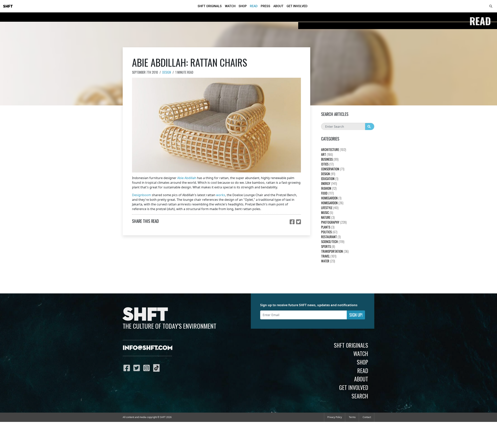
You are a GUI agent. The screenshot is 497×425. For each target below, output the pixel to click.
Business (329, 159)
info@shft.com (148, 348)
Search (360, 396)
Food (327, 193)
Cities (327, 164)
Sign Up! (355, 315)
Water (328, 261)
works (220, 195)
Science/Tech (332, 241)
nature (328, 217)
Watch (230, 6)
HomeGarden (331, 198)
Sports (328, 246)
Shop (243, 6)
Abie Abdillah (186, 178)
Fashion (328, 188)
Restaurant (331, 236)
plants (327, 227)
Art (327, 154)
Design (166, 72)
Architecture (333, 149)
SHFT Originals (210, 6)
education (329, 178)
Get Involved (297, 6)
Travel (328, 256)
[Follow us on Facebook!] (127, 368)
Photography (334, 222)
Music (327, 212)
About (278, 6)
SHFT (8, 6)
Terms (352, 417)
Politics (329, 232)
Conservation (332, 169)
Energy (329, 183)
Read (254, 6)
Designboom (141, 195)
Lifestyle (329, 207)
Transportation (334, 251)
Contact (367, 417)
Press (265, 6)
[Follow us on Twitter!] (137, 368)
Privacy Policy (334, 417)
